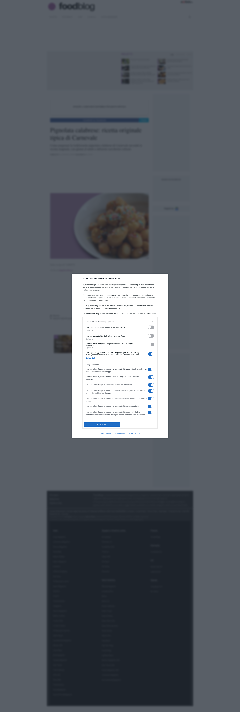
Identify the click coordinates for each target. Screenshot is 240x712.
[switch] (151, 327)
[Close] (163, 278)
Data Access (120, 433)
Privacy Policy (134, 433)
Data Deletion (105, 433)
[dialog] (120, 356)
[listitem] (120, 321)
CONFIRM (102, 424)
